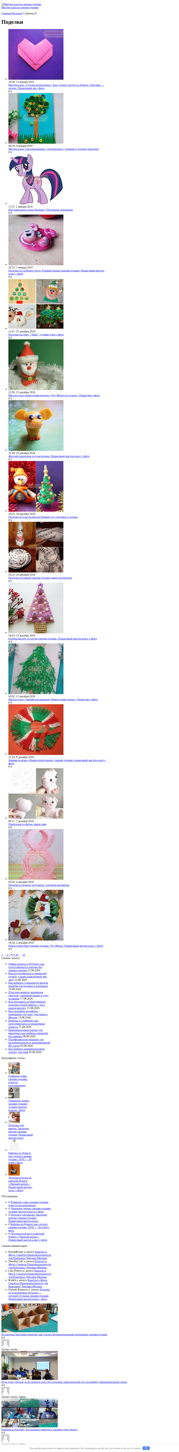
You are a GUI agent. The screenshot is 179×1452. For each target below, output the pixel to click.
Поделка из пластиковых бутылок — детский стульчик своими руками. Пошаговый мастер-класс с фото (29, 1294)
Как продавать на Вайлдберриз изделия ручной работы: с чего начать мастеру (26, 1005)
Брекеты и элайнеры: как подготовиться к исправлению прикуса (26, 1023)
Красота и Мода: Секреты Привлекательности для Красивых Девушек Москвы (29, 1255)
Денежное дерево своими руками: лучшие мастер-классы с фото (18, 1105)
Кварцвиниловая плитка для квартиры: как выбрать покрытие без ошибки (28, 1033)
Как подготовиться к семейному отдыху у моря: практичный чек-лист (27, 976)
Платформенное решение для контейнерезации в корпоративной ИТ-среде (29, 1042)
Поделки (17, 13)
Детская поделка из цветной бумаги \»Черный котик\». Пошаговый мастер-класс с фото (20, 1184)
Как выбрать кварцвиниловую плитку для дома (26, 1050)
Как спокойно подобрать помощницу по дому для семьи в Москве (28, 1014)
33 (23, 954)
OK (146, 1448)
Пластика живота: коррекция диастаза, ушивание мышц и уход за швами (28, 995)
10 (16, 954)
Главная (6, 13)
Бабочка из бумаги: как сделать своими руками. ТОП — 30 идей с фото (20, 1158)
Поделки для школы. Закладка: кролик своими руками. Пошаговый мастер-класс (20, 1131)
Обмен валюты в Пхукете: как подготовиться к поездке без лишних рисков (26, 967)
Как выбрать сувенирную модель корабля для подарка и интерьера (28, 984)
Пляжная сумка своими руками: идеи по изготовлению (28, 1204)
